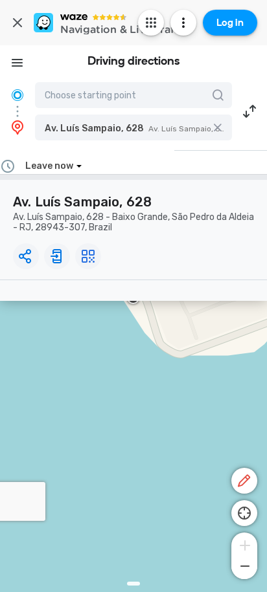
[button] (133, 127)
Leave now (49, 165)
